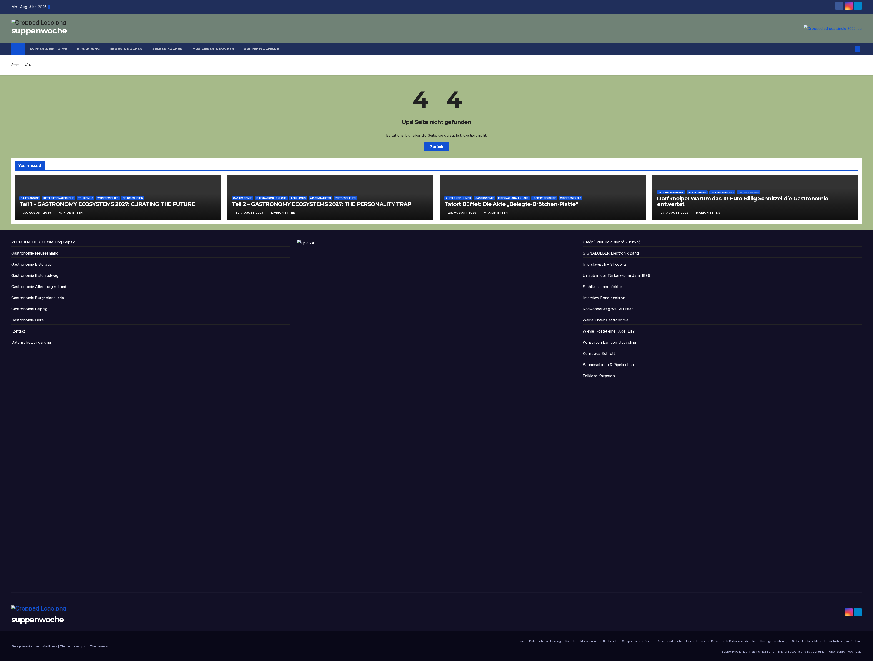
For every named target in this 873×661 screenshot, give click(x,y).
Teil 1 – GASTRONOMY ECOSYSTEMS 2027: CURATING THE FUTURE (107, 204)
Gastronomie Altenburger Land (38, 286)
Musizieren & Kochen (213, 49)
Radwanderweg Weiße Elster (608, 309)
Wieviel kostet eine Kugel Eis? (609, 331)
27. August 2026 (675, 212)
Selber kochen (167, 49)
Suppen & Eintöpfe (48, 49)
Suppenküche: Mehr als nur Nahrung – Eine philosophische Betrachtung (773, 651)
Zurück (436, 146)
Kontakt (18, 331)
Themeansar (99, 646)
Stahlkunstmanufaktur (602, 286)
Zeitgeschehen (133, 198)
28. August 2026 (462, 212)
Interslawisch (594, 264)
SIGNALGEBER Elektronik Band (611, 253)
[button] (849, 48)
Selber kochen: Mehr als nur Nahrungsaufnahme (827, 641)
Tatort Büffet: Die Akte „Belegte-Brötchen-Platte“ (511, 204)
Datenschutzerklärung (31, 342)
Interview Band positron (604, 297)
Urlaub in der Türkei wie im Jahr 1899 (616, 275)
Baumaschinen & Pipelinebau (608, 364)
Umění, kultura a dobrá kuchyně (612, 242)
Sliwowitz (618, 264)
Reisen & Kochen (126, 49)
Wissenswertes (107, 198)
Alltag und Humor (458, 198)
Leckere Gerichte (544, 198)
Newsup (77, 646)
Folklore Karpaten (599, 375)
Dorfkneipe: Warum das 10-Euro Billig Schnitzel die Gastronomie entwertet (742, 201)
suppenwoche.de (261, 49)
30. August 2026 (37, 212)
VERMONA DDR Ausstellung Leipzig (43, 242)
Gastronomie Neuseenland (34, 253)
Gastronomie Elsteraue (31, 264)
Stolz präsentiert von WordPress (34, 646)
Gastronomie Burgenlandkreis (37, 297)
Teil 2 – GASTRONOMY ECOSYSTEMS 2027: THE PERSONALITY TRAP (321, 204)
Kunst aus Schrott (599, 353)
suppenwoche (39, 30)
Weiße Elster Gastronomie (605, 320)
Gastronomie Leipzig (29, 309)
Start (15, 65)
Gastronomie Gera (27, 320)
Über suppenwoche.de (845, 651)
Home (521, 641)
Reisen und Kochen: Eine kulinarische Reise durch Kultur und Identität (706, 641)
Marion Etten (71, 212)
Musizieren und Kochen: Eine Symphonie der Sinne (616, 641)
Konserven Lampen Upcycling (609, 342)
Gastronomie (30, 198)
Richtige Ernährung (774, 641)
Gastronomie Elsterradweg (34, 275)
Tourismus (85, 198)
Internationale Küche (58, 198)
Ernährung (88, 49)
